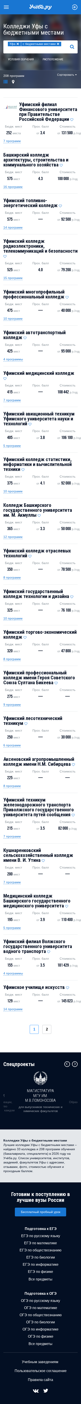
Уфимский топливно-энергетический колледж (30, 203)
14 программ (12, 227)
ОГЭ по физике (40, 1336)
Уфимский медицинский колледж (38, 373)
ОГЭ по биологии (40, 1322)
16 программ (12, 187)
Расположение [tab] (53, 59)
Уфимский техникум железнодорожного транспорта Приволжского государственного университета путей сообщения (38, 807)
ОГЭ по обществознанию (41, 1315)
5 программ (12, 445)
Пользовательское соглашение (41, 1371)
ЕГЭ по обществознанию (40, 1250)
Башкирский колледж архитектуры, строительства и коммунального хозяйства (35, 160)
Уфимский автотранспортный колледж (34, 335)
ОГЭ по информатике (40, 1329)
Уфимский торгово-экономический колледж (40, 634)
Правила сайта (40, 1380)
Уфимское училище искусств (34, 987)
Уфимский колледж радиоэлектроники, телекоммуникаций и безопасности (40, 246)
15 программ (12, 278)
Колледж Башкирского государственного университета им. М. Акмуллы (37, 510)
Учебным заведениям (40, 1362)
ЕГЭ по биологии (40, 1257)
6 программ (12, 745)
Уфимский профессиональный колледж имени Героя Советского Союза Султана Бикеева (39, 677)
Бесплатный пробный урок (40, 1212)
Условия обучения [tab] (21, 59)
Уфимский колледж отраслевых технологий (37, 553)
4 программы (13, 359)
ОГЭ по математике (40, 1308)
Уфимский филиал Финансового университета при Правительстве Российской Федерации (48, 112)
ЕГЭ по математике (40, 1243)
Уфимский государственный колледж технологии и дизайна (36, 594)
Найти (74, 46)
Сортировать (65, 74)
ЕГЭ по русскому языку (40, 1236)
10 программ (12, 318)
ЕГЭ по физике (40, 1272)
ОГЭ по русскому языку (40, 1301)
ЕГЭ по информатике (40, 1264)
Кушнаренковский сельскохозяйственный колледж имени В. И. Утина (38, 855)
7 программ (12, 141)
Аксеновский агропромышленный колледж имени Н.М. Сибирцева (38, 761)
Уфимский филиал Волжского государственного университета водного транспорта (37, 946)
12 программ (12, 537)
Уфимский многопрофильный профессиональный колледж (34, 294)
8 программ (12, 577)
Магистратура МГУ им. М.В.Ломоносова (40, 1095)
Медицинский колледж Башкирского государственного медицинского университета (36, 901)
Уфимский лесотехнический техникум (32, 721)
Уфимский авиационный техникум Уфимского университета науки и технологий (38, 418)
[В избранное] (71, 118)
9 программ (12, 704)
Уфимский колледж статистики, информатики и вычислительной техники (37, 464)
